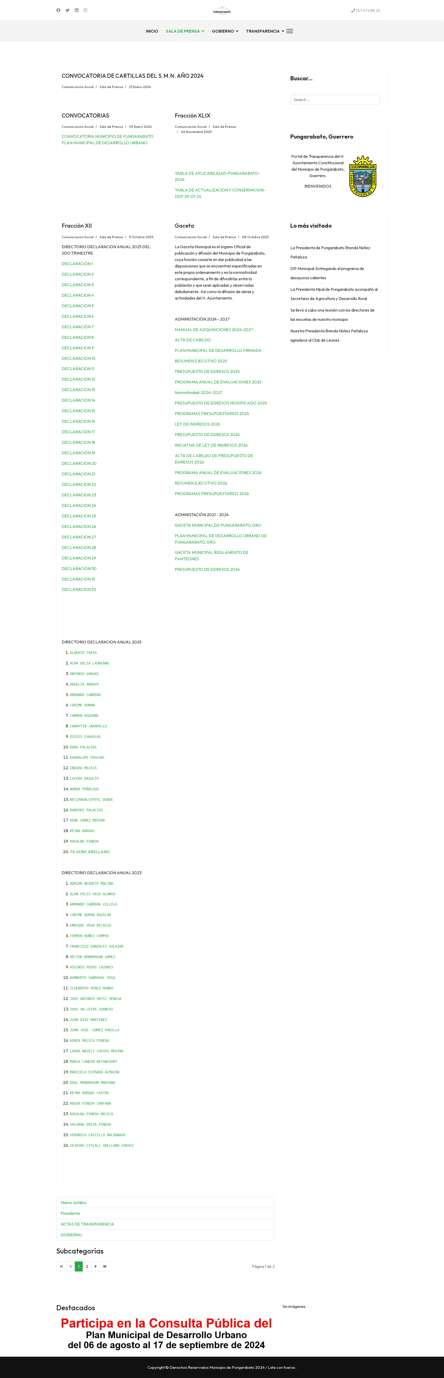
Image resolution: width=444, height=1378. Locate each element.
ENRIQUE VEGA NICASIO (90, 925)
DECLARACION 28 (79, 547)
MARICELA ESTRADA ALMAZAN (94, 1072)
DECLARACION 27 (79, 536)
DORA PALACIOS (83, 747)
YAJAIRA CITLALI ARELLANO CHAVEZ (102, 1145)
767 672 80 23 (368, 10)
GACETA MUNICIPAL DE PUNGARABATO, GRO (218, 525)
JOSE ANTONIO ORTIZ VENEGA (95, 999)
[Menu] (288, 31)
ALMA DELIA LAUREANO (89, 663)
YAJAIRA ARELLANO (90, 851)
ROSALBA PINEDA (84, 841)
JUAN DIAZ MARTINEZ (88, 1020)
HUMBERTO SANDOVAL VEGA (92, 978)
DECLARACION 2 (78, 274)
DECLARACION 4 (78, 295)
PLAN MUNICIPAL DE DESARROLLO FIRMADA (218, 350)
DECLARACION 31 (78, 579)
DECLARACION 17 (78, 431)
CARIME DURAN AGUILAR (90, 915)
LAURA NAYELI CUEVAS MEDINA (96, 1051)
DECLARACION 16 (78, 421)
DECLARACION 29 (79, 558)
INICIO (152, 31)
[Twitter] (68, 10)
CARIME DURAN (82, 705)
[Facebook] (58, 10)
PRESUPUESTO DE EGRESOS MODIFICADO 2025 (221, 403)
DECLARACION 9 (78, 347)
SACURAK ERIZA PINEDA (90, 1124)
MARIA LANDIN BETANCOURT (93, 1061)
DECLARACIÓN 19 (78, 452)
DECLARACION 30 (79, 568)
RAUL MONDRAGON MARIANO (92, 1083)
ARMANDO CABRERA (85, 695)
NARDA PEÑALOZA (84, 789)
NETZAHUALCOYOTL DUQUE (91, 799)
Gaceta (184, 225)
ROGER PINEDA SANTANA (90, 1103)
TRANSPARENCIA (263, 31)
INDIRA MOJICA (83, 768)
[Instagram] (85, 10)
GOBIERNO (223, 31)
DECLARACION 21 (78, 473)
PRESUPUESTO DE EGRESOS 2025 (207, 371)
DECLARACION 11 (78, 368)
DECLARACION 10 (79, 358)
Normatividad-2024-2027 (198, 392)
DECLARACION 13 (78, 389)
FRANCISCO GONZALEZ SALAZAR (96, 946)
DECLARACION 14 (78, 400)
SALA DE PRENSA (183, 31)
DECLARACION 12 (78, 379)
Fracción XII (77, 225)
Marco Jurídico (74, 1202)
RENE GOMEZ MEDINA (87, 820)
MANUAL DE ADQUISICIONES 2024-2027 (214, 329)
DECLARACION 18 (78, 442)
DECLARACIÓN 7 (78, 326)
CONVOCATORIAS (85, 115)
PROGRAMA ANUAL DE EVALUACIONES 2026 (218, 472)
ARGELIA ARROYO (84, 684)
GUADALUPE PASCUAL (87, 757)
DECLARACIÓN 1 (77, 263)
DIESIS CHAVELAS (85, 737)
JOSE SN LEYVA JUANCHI (91, 1009)
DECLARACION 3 (78, 284)
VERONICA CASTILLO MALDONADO (97, 1135)
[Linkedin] (76, 10)
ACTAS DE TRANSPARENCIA (87, 1224)
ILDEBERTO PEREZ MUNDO (91, 988)
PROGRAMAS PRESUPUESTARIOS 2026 (212, 493)
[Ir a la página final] (105, 1266)
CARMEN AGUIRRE (84, 716)
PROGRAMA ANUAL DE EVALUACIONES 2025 (218, 381)
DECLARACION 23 (79, 494)
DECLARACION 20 (79, 463)
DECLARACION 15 (78, 410)
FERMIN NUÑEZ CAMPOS (89, 936)
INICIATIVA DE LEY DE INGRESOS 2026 (211, 445)
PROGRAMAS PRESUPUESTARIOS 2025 (212, 413)
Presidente (70, 1213)
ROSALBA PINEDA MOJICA (91, 1114)
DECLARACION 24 (79, 505)
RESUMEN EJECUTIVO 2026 (201, 483)
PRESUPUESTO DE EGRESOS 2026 (207, 434)
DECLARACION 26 (79, 526)
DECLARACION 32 (79, 589)
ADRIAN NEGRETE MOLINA (91, 883)
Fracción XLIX (192, 115)
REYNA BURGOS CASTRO (89, 1093)
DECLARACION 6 (78, 316)
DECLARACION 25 (79, 515)
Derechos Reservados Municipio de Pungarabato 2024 (217, 1367)
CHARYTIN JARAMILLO (88, 726)
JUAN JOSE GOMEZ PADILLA (94, 1030)
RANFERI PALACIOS (86, 810)
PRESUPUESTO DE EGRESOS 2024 (207, 569)
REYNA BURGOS (82, 831)
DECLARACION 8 (78, 337)
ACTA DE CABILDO (193, 339)
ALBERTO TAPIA (83, 653)
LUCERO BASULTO (84, 778)
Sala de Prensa (111, 87)
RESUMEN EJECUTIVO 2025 (201, 360)
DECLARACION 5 (78, 305)
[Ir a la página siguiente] (95, 1266)
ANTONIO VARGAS (84, 674)
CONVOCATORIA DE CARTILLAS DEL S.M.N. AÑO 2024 (132, 75)
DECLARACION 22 (79, 484)
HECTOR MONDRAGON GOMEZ (92, 957)
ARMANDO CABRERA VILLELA (93, 904)
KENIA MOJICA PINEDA (89, 1040)
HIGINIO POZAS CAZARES (91, 967)
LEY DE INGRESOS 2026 (197, 424)
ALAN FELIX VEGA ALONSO (92, 894)
